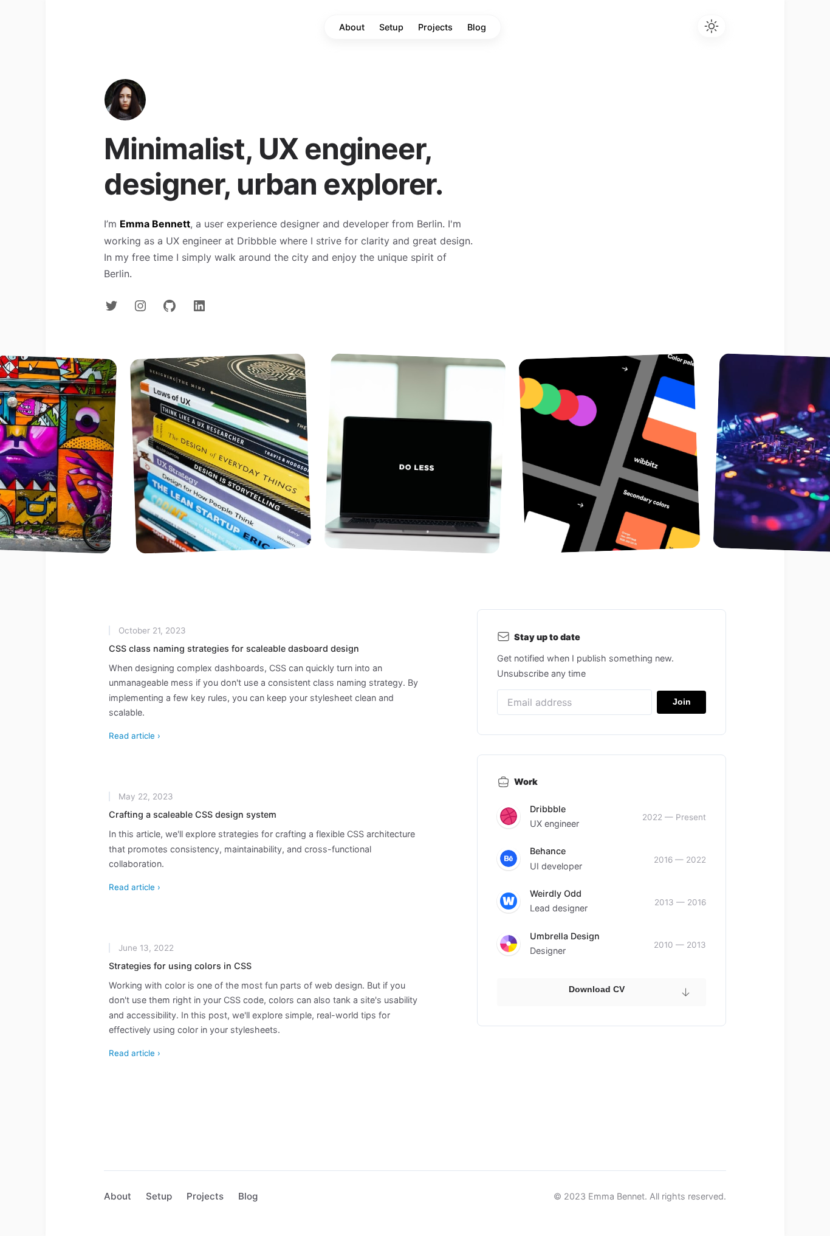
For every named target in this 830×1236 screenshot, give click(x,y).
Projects (435, 27)
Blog (476, 27)
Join (682, 701)
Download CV (597, 989)
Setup (391, 27)
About (352, 27)
